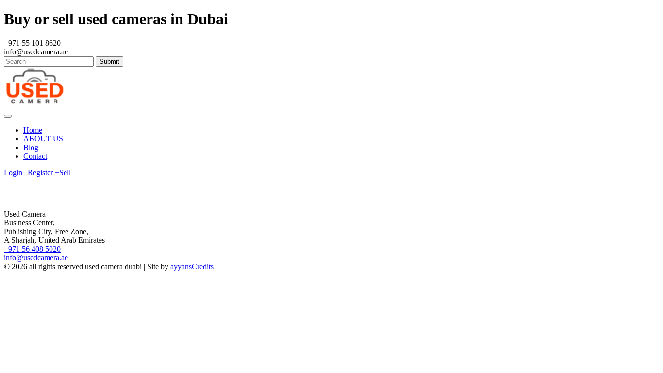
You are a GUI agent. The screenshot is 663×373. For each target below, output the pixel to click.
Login (13, 173)
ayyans (181, 266)
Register (40, 173)
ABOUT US (43, 139)
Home (32, 130)
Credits (203, 266)
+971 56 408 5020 (32, 249)
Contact (35, 156)
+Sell (63, 173)
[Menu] (8, 116)
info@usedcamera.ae (36, 258)
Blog (30, 147)
